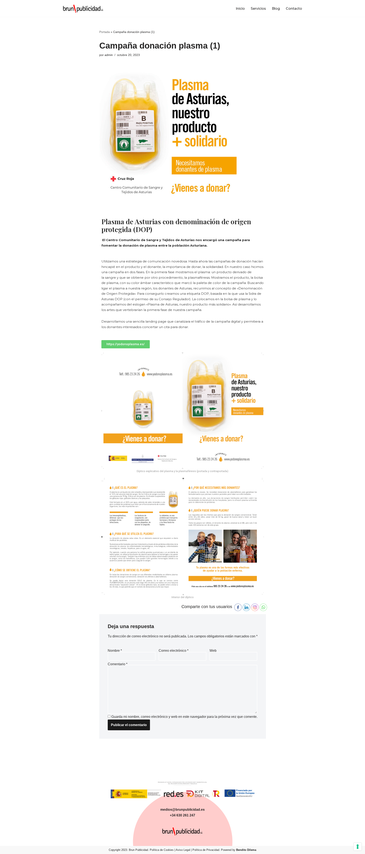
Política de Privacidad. (206, 849)
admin (109, 55)
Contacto (294, 9)
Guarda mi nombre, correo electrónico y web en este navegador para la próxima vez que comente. (184, 716)
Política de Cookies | (163, 849)
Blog (276, 9)
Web (213, 650)
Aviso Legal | (184, 849)
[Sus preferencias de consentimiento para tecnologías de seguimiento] (358, 847)
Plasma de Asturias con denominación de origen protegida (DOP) (176, 225)
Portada (104, 32)
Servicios (258, 9)
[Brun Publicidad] (83, 8)
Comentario (117, 664)
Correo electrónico (173, 650)
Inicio (240, 9)
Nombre (115, 650)
